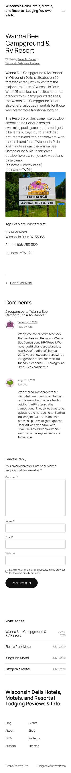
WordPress (59, 766)
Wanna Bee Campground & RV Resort (25, 633)
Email (9, 537)
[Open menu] (63, 10)
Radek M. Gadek (27, 59)
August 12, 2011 (26, 380)
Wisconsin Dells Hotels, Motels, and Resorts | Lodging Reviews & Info (29, 10)
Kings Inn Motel (17, 658)
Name (9, 521)
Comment (11, 477)
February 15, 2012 (27, 322)
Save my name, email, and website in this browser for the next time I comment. (37, 571)
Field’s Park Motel (21, 283)
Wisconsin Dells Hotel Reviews (22, 63)
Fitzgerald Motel (17, 669)
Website (10, 553)
